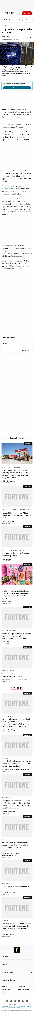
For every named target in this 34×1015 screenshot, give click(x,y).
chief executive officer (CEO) (20, 550)
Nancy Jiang (7, 680)
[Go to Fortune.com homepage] (9, 13)
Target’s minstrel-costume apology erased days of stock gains (15, 675)
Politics (5, 758)
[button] (6, 37)
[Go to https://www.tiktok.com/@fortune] (23, 1001)
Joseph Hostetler (9, 892)
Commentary (6, 920)
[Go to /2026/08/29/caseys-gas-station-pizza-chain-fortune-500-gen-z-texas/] (17, 453)
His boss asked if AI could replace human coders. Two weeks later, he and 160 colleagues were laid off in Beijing (15, 846)
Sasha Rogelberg (9, 730)
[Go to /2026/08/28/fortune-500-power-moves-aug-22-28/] (17, 496)
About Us (4, 986)
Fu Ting (15, 853)
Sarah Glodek (7, 602)
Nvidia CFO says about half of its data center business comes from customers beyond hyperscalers (16, 636)
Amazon (7, 194)
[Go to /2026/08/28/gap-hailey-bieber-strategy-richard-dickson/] (17, 536)
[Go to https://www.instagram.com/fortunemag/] (19, 1001)
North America (7, 716)
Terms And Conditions (24, 989)
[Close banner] (30, 84)
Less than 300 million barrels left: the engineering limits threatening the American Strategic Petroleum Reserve (16, 927)
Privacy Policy (17, 1006)
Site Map (4, 993)
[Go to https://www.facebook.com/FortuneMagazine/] (7, 1001)
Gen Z (11, 588)
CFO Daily (12, 630)
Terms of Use (11, 1006)
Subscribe (27, 13)
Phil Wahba (7, 559)
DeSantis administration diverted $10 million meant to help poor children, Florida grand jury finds (16, 763)
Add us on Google (17, 87)
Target (11, 670)
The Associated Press (22, 680)
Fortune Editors (8, 521)
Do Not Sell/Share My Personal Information (15, 1007)
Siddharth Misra (8, 934)
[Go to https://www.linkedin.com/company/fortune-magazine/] (15, 1001)
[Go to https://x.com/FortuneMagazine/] (11, 1001)
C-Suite (4, 509)
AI (2, 839)
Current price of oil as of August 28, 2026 (16, 887)
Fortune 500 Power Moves (20, 509)
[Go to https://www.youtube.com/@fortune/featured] (27, 1001)
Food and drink (15, 467)
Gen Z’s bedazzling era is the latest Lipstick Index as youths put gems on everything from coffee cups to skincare (16, 594)
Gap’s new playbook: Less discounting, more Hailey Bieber (17, 554)
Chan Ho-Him (7, 853)
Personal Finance (9, 797)
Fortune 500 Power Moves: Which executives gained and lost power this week (17, 515)
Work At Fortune (6, 989)
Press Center (21, 986)
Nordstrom (6, 189)
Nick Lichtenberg (9, 481)
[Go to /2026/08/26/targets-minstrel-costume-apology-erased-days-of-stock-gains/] (17, 657)
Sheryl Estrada (8, 642)
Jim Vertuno (7, 769)
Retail (4, 25)
